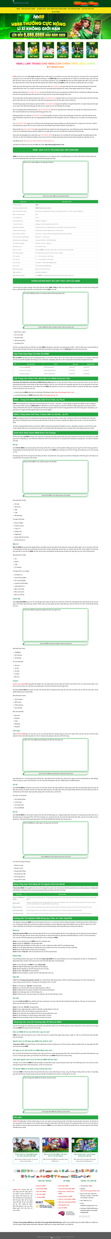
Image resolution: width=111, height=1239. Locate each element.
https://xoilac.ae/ (28, 141)
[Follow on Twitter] (80, 1216)
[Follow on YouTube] (86, 1216)
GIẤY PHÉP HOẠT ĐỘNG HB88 (57, 9)
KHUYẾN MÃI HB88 (74, 9)
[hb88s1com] (21, 3)
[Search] (32, 3)
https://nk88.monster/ (33, 92)
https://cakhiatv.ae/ (38, 141)
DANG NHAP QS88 (46, 135)
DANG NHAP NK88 (28, 129)
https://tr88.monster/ (50, 98)
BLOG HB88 (56, 12)
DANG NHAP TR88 (20, 123)
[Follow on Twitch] (89, 1216)
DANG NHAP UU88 (37, 115)
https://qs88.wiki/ (50, 104)
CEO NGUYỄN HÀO (88, 9)
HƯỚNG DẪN (41, 9)
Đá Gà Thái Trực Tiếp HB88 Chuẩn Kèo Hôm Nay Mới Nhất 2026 (26, 1155)
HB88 (18, 9)
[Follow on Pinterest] (83, 1216)
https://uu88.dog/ (55, 86)
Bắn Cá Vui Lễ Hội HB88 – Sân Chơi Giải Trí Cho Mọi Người (55, 1155)
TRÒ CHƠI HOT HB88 (28, 9)
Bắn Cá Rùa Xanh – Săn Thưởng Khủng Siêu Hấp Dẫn (84, 1155)
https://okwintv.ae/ (49, 141)
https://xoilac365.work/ (44, 109)
